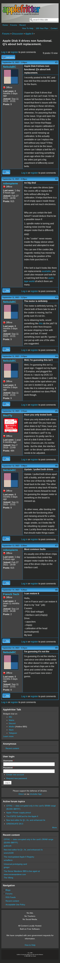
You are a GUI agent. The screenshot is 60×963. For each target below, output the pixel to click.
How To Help (27, 28)
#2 (56, 179)
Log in (4, 52)
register (14, 52)
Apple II (29, 34)
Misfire (12, 726)
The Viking (8, 877)
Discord (12, 723)
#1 (56, 62)
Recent (22, 25)
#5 (56, 411)
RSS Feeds (11, 897)
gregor (7, 867)
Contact (54, 28)
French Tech (11, 594)
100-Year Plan (42, 28)
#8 (56, 590)
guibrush (7, 846)
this (41, 323)
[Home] (21, 14)
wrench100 (9, 853)
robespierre (10, 183)
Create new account (15, 774)
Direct (21, 794)
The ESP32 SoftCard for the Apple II (22, 816)
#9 (56, 648)
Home (5, 25)
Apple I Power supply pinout (18, 812)
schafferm (8, 860)
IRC (10, 717)
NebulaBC (9, 66)
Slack (11, 730)
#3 (56, 297)
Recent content (12, 748)
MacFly (7, 415)
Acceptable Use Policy (15, 904)
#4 (56, 356)
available (46, 271)
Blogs (8, 890)
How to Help (30, 945)
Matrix (11, 720)
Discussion (17, 34)
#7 (56, 545)
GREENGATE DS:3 (14, 824)
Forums (13, 25)
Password (8, 767)
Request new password (16, 778)
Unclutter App (36, 794)
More (54, 827)
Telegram (13, 733)
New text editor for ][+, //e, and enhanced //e (25, 820)
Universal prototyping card (15, 864)
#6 (56, 466)
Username (8, 761)
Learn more (8, 736)
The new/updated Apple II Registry (19, 857)
